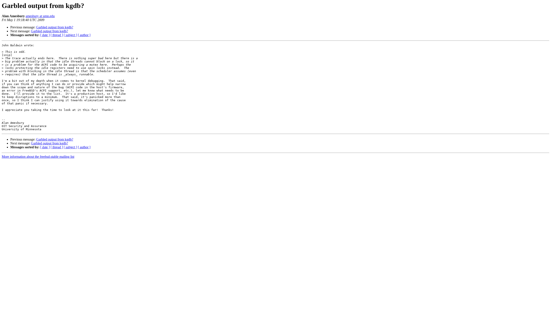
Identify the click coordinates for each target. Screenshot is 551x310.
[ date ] (45, 35)
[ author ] (84, 35)
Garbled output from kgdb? (54, 27)
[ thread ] (57, 35)
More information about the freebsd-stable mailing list (38, 156)
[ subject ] (70, 35)
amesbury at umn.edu (40, 16)
